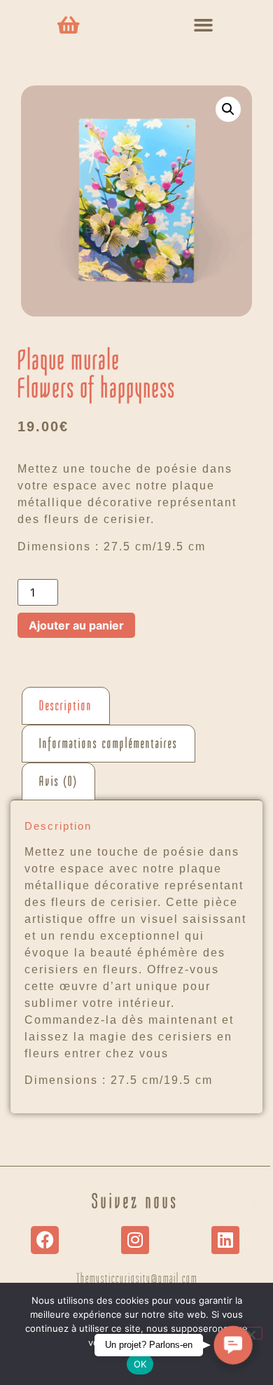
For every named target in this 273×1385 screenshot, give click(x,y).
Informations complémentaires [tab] (108, 743)
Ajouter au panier (76, 625)
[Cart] (69, 25)
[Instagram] (135, 1240)
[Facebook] (45, 1240)
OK (140, 1364)
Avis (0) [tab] (58, 781)
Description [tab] (65, 706)
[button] (203, 25)
